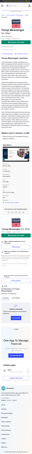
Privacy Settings (6, 430)
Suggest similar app (16, 378)
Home (3, 15)
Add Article (4, 417)
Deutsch (9, 400)
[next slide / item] (28, 154)
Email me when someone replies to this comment (16, 276)
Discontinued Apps (7, 413)
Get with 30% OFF (16, 355)
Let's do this (16, 318)
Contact (3, 438)
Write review (16, 247)
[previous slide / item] (4, 154)
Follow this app (8, 54)
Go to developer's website (12, 202)
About (3, 405)
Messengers (19, 15)
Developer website (22, 54)
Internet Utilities (10, 15)
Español (14, 400)
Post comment (16, 281)
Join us (27, 1)
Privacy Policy (5, 426)
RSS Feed (4, 447)
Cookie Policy (5, 434)
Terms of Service (6, 421)
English (3, 400)
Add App (3, 409)
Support (3, 443)
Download (17, 42)
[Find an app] (7, 6)
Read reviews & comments (8, 49)
